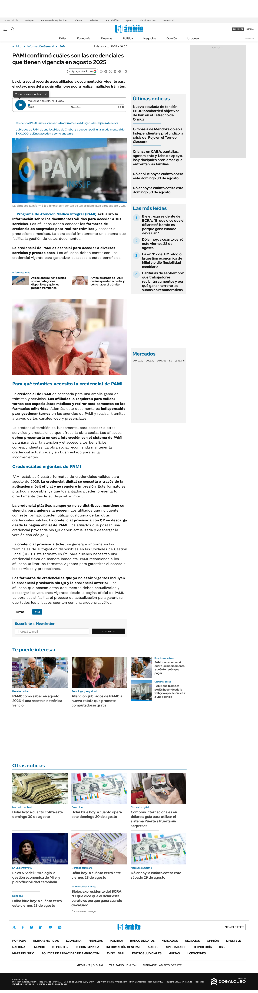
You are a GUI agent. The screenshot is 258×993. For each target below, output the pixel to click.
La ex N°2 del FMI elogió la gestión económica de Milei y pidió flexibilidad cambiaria (162, 260)
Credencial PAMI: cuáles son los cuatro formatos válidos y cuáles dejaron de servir (67, 123)
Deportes (60, 947)
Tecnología (202, 947)
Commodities (164, 361)
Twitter (14, 927)
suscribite (238, 29)
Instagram (31, 927)
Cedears (180, 361)
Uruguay (193, 38)
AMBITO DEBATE (162, 965)
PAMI (62, 46)
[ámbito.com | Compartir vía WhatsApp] (101, 71)
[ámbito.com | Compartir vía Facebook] (105, 71)
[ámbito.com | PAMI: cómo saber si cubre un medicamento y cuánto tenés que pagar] (141, 667)
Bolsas (150, 361)
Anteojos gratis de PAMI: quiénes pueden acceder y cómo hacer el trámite (108, 281)
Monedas (138, 361)
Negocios (149, 38)
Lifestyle (233, 941)
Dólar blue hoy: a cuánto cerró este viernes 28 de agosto (37, 903)
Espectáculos (175, 947)
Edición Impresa (87, 947)
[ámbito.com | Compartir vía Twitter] (110, 71)
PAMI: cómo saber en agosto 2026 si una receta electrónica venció (37, 701)
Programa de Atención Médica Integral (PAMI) (57, 214)
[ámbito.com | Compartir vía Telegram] (119, 71)
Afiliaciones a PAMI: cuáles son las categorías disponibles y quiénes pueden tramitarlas (48, 283)
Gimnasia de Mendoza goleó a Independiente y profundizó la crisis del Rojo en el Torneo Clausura (158, 135)
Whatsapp (59, 927)
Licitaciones (196, 953)
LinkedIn (40, 927)
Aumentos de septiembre (54, 20)
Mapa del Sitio (23, 953)
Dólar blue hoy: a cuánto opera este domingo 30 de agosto (158, 176)
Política (128, 38)
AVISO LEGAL (116, 953)
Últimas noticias (46, 941)
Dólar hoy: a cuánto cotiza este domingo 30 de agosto (158, 190)
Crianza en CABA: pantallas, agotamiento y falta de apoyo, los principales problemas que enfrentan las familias (158, 157)
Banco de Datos (142, 941)
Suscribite (108, 631)
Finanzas (106, 38)
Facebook (23, 927)
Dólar (63, 38)
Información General (40, 46)
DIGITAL (90, 965)
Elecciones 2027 (148, 20)
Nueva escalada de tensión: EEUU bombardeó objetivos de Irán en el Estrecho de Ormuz (156, 113)
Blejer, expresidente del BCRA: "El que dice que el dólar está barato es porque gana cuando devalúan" (163, 224)
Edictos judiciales (146, 953)
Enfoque (29, 20)
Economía (83, 38)
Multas (174, 953)
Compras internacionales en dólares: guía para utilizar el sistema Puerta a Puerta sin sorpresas (154, 819)
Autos (152, 947)
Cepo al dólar (112, 20)
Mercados (170, 941)
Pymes (129, 20)
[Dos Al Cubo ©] (228, 981)
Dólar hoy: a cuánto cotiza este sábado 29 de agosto (156, 875)
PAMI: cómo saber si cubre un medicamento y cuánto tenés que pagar (169, 667)
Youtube (50, 927)
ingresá (250, 29)
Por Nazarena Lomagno (84, 911)
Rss (221, 947)
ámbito (16, 46)
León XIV (78, 20)
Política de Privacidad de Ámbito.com (70, 953)
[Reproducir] (20, 105)
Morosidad (168, 20)
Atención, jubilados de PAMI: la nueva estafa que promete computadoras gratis (97, 701)
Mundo (39, 947)
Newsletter (249, 38)
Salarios (94, 20)
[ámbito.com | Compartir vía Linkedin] (115, 71)
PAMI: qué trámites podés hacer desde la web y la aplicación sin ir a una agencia (170, 691)
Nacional (19, 947)
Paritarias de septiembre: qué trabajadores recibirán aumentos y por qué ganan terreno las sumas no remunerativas (163, 281)
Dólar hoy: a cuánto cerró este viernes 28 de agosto (162, 243)
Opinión (172, 38)
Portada (19, 941)
